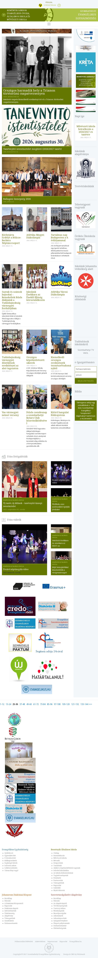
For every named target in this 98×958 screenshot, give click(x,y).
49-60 (29, 704)
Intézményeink (10, 911)
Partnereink (58, 880)
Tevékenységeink (60, 906)
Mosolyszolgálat (59, 913)
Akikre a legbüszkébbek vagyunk (66, 868)
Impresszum (52, 941)
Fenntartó (57, 878)
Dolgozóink (58, 863)
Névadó (56, 860)
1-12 (2, 704)
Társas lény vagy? (11, 870)
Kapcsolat (57, 885)
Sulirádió (57, 888)
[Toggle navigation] (49, 24)
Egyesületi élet (10, 855)
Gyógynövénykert (60, 921)
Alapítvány (8, 916)
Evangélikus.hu (75, 941)
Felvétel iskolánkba (61, 870)
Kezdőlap (8, 898)
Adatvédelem (40, 941)
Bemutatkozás (59, 855)
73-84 (43, 704)
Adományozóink (59, 918)
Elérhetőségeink (59, 928)
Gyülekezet (8, 853)
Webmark (81, 954)
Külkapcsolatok (10, 860)
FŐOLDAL (49, 2)
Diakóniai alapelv (11, 908)
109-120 (66, 704)
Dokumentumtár (10, 923)
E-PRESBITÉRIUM (50, 5)
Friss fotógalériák (17, 456)
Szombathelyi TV (86, 350)
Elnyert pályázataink (61, 923)
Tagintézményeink (60, 875)
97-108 (57, 704)
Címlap (56, 853)
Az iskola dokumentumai (63, 873)
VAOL (85, 353)
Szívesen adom (10, 865)
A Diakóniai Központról (13, 903)
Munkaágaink (58, 911)
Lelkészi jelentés (10, 868)
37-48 (22, 704)
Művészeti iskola (60, 858)
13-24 (8, 704)
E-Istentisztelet (10, 858)
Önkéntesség (9, 913)
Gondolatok (9, 921)
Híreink (7, 901)
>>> (90, 704)
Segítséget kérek (10, 863)
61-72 (36, 704)
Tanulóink (57, 865)
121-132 (75, 704)
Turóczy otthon (59, 908)
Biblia (78, 391)
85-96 (49, 704)
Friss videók (14, 519)
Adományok (58, 916)
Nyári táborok (59, 890)
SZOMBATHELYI (86, 15)
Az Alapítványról (60, 903)
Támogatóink (58, 883)
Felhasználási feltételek (24, 941)
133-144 (84, 704)
